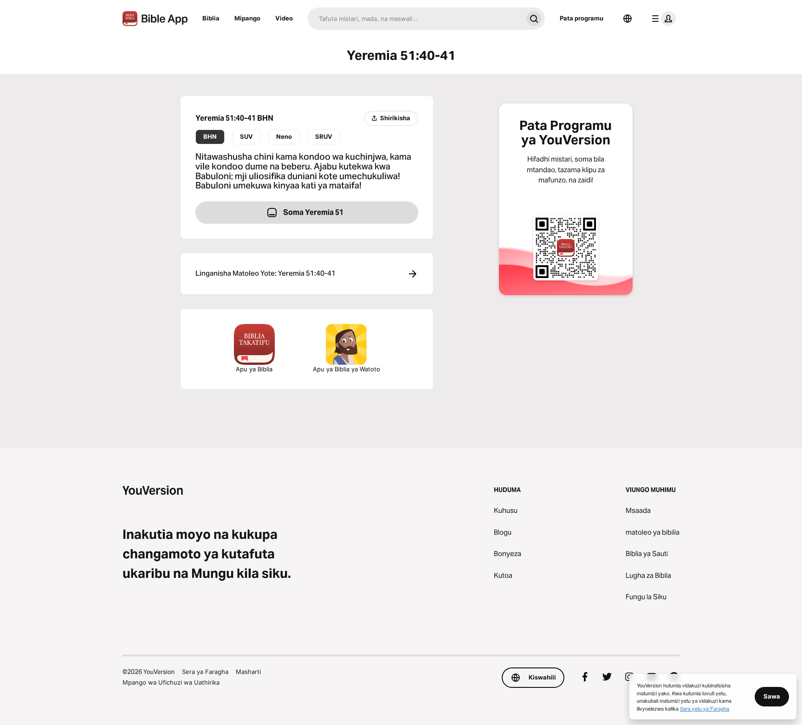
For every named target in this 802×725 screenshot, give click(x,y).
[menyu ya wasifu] (661, 18)
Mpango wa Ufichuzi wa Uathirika (171, 682)
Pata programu (581, 18)
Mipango (247, 18)
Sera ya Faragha (205, 671)
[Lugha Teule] (627, 18)
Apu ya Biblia (254, 369)
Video (284, 18)
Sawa (771, 696)
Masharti (248, 671)
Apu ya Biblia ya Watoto (346, 369)
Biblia (211, 18)
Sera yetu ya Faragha (704, 708)
